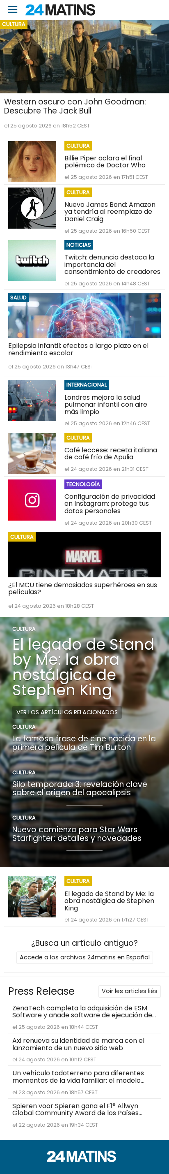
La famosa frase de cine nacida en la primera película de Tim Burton (84, 743)
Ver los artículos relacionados (67, 712)
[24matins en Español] (84, 1160)
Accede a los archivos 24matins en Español (85, 957)
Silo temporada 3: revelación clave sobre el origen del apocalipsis (79, 789)
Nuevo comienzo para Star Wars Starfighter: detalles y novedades (77, 834)
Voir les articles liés (130, 991)
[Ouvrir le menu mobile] (12, 10)
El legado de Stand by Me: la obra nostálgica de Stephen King (83, 667)
